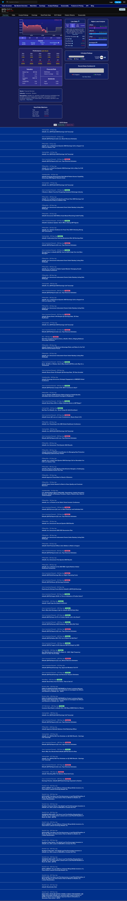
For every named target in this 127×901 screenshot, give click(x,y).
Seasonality (65, 6)
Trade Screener (7, 6)
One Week (77, 25)
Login (111, 2)
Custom (58, 38)
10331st (49, 63)
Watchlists (33, 6)
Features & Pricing (77, 6)
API (87, 6)
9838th (31, 63)
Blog (92, 6)
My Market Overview (20, 6)
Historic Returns (70, 15)
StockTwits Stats (46, 15)
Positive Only (61, 124)
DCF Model (57, 15)
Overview (5, 15)
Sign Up (118, 2)
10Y (51, 38)
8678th (23, 63)
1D (22, 38)
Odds (13, 15)
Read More (30, 99)
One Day (73, 25)
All (55, 124)
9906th (58, 63)
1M (37, 38)
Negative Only (70, 124)
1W (29, 38)
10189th (40, 63)
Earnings (42, 6)
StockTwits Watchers (40, 107)
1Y (44, 38)
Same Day (67, 25)
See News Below (86, 76)
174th (23, 57)
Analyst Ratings (53, 6)
